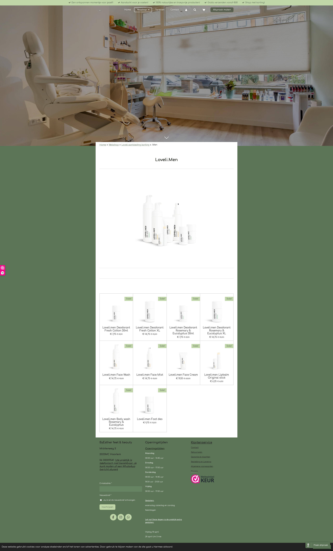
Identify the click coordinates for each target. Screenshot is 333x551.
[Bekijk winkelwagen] (204, 9)
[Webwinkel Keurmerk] (202, 479)
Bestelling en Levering (201, 462)
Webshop (114, 145)
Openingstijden (154, 448)
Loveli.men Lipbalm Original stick (216, 376)
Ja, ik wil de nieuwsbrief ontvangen (119, 500)
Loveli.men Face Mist (149, 374)
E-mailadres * (106, 483)
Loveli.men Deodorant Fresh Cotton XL (150, 329)
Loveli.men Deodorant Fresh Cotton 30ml (116, 329)
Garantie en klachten (200, 457)
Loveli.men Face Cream (183, 374)
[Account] (186, 9)
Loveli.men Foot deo (149, 419)
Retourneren (196, 452)
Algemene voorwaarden (202, 466)
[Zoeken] (195, 9)
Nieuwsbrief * (105, 495)
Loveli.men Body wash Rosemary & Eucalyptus (116, 422)
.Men (154, 145)
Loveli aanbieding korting (135, 145)
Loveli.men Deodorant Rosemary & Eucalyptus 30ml (183, 330)
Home (103, 145)
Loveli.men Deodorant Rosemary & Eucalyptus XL (216, 330)
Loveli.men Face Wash (116, 374)
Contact (195, 448)
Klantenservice (201, 442)
